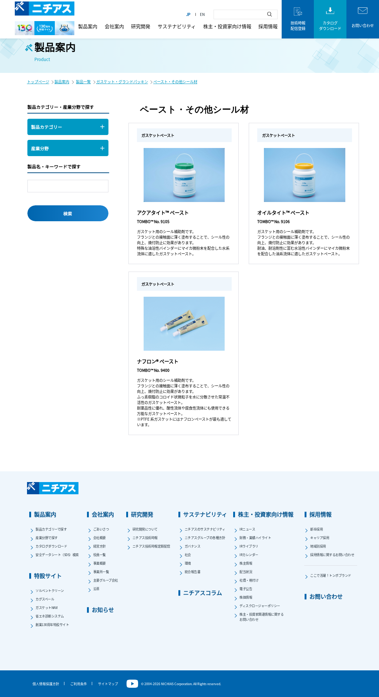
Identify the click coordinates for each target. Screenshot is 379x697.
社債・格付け (248, 580)
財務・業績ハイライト (255, 537)
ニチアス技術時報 (145, 537)
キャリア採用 (319, 537)
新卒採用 (316, 529)
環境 (188, 563)
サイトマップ (108, 683)
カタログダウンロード (51, 546)
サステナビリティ (177, 26)
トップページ (38, 81)
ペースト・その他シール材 (175, 81)
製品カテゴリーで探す (51, 529)
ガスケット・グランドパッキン (122, 81)
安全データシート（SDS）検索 (57, 554)
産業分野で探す (47, 537)
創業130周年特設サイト (52, 624)
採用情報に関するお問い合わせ (332, 554)
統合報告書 (193, 571)
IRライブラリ (248, 546)
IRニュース (247, 529)
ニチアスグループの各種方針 (205, 537)
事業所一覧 (101, 571)
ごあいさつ (101, 529)
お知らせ (103, 609)
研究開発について (145, 529)
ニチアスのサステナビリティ (205, 529)
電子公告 (245, 588)
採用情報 (268, 26)
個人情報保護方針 (46, 683)
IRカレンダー (248, 554)
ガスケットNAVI (47, 607)
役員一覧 (99, 554)
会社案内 (114, 26)
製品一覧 (83, 81)
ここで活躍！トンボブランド (330, 575)
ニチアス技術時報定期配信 (151, 546)
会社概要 (99, 537)
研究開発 (140, 26)
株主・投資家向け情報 (227, 26)
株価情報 (245, 597)
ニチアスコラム (202, 592)
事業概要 (99, 563)
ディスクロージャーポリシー (259, 605)
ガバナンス (193, 546)
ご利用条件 (78, 683)
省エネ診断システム (50, 616)
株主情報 (245, 563)
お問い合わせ (326, 596)
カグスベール (45, 599)
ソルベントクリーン (50, 590)
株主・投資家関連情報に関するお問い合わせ (261, 617)
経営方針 (99, 546)
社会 (188, 554)
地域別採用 (318, 546)
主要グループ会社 (105, 580)
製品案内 (87, 26)
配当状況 (245, 571)
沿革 (96, 588)
